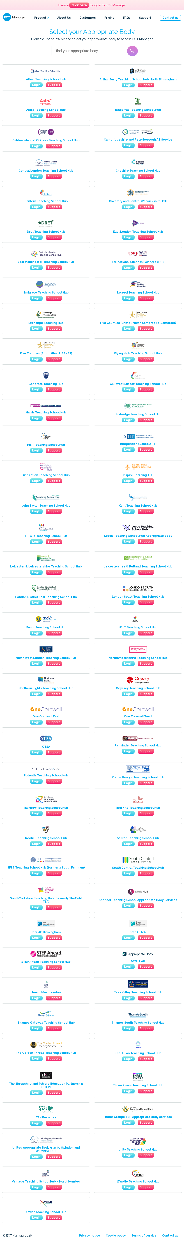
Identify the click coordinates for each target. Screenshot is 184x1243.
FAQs (126, 17)
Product (40, 17)
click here (79, 5)
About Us (64, 17)
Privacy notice (89, 1235)
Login (36, 85)
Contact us (170, 17)
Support (145, 17)
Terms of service (144, 1235)
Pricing (109, 17)
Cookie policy (116, 1235)
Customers (87, 17)
